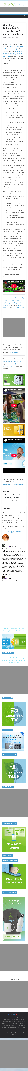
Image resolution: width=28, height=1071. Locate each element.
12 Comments (17, 37)
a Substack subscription (16, 46)
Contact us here (13, 352)
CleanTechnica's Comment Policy (13, 484)
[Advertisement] (14, 327)
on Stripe (15, 49)
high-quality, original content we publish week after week (13, 53)
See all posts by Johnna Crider (11, 532)
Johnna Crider (11, 37)
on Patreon (6, 49)
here (13, 482)
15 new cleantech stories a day (12, 361)
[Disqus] (14, 562)
